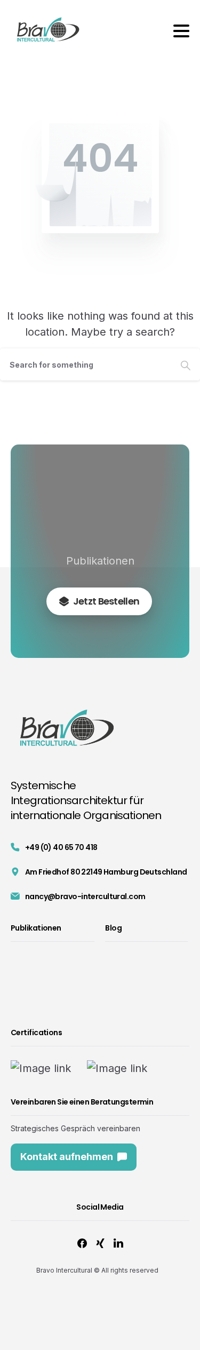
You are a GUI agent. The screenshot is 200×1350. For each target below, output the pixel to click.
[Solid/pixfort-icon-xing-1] (100, 1243)
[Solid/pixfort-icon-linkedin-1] (118, 1243)
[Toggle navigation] (181, 31)
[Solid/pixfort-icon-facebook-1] (82, 1243)
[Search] (185, 364)
